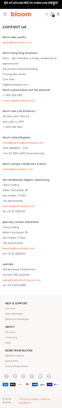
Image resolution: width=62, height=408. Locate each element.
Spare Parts (12, 361)
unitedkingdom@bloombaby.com (23, 143)
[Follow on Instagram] (23, 376)
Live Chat (10, 308)
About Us (10, 332)
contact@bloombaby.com (19, 100)
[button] (55, 4)
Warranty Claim (14, 313)
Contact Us (11, 337)
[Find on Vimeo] (48, 376)
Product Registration (16, 366)
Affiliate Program (14, 355)
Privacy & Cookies (29, 399)
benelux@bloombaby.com (19, 206)
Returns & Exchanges (17, 319)
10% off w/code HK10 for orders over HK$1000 (31, 2)
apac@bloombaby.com (17, 42)
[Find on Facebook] (6, 376)
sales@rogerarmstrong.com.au (22, 280)
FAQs (8, 342)
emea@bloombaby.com (18, 169)
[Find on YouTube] (40, 376)
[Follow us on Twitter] (14, 376)
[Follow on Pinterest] (31, 376)
